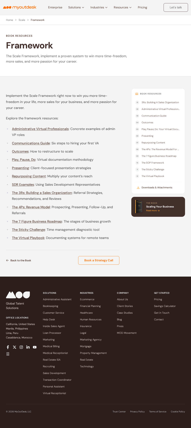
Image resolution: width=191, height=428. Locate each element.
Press (120, 326)
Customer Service (53, 312)
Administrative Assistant (57, 299)
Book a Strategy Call (98, 260)
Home (9, 20)
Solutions (74, 7)
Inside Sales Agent (54, 326)
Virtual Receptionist (54, 393)
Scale (22, 20)
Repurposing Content (29, 176)
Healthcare (86, 312)
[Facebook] (8, 347)
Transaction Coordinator (57, 379)
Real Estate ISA (51, 359)
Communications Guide (31, 143)
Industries (97, 7)
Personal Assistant (54, 386)
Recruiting (49, 366)
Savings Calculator (165, 306)
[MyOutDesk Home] (19, 7)
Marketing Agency (91, 339)
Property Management (93, 353)
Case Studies (125, 312)
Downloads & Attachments (157, 187)
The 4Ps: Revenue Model (31, 207)
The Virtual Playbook (28, 238)
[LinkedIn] (28, 347)
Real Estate (86, 359)
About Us (122, 299)
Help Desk (49, 319)
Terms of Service (157, 411)
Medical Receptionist (55, 353)
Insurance (86, 326)
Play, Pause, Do (23, 159)
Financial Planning (90, 306)
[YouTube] (35, 347)
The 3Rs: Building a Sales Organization (42, 193)
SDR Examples (23, 184)
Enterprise (55, 7)
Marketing (49, 339)
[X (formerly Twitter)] (14, 347)
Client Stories (125, 306)
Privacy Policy (137, 411)
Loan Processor (52, 333)
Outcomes (20, 151)
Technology (87, 366)
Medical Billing (51, 346)
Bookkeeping (50, 306)
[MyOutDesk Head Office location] (8, 354)
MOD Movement (127, 333)
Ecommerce (87, 299)
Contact (159, 319)
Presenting (20, 168)
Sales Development (54, 373)
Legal (83, 333)
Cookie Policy (178, 411)
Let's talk (176, 7)
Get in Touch (161, 312)
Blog (119, 319)
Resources (121, 7)
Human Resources (90, 319)
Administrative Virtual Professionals (40, 129)
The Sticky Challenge (28, 229)
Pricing (142, 7)
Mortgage (85, 346)
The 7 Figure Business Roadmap (37, 221)
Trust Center (119, 411)
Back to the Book (20, 260)
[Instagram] (21, 347)
